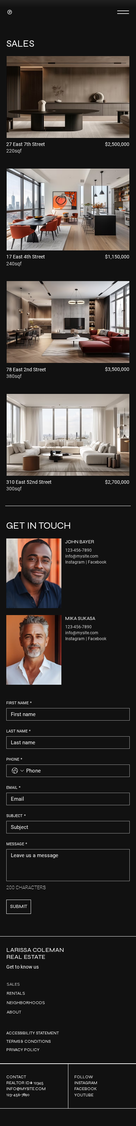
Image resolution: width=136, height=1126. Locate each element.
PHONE (14, 759)
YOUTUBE (83, 1095)
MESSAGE (16, 844)
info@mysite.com (81, 556)
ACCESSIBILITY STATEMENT (32, 1033)
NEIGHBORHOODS (26, 1002)
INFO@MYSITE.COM (26, 1088)
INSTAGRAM (85, 1082)
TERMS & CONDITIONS (28, 1041)
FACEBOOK (85, 1088)
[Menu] (123, 12)
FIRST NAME (19, 703)
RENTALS (16, 993)
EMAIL (13, 787)
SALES (13, 984)
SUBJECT (16, 816)
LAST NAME (18, 731)
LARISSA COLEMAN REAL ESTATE (35, 953)
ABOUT (14, 1012)
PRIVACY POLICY (22, 1049)
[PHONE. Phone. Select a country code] (18, 771)
